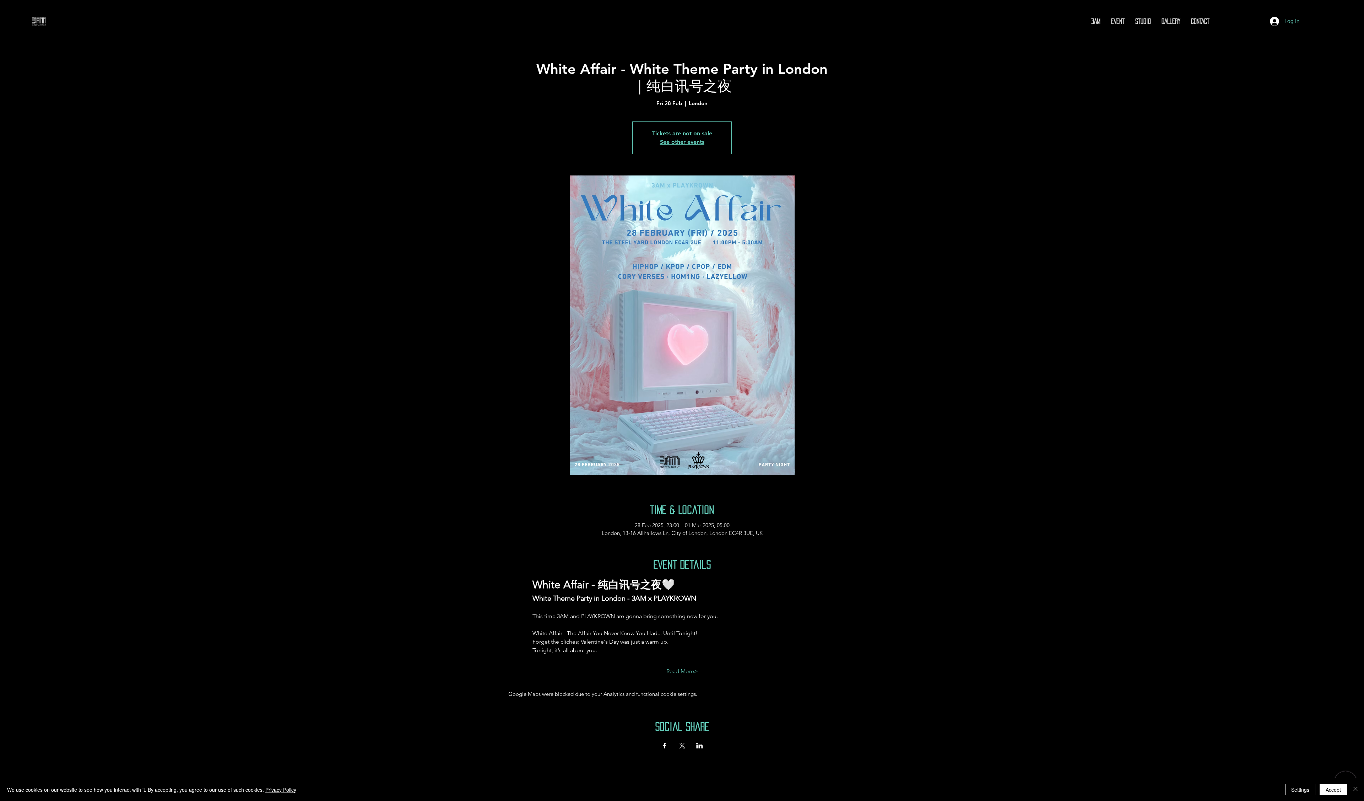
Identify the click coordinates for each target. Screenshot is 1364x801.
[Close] (1355, 789)
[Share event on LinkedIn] (699, 745)
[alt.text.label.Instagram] (1218, 21)
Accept (1333, 789)
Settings (1300, 789)
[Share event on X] (682, 745)
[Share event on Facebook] (664, 745)
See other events (682, 142)
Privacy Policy (280, 789)
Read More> (682, 671)
